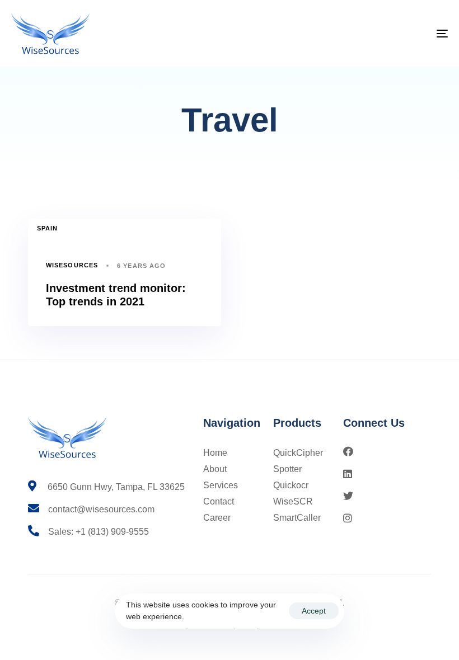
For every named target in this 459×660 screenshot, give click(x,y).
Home (215, 453)
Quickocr (290, 485)
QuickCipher (298, 453)
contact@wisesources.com (101, 509)
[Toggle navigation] (375, 33)
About (215, 469)
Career (217, 517)
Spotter (287, 469)
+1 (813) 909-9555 (112, 531)
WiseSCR (293, 501)
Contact (218, 501)
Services (220, 485)
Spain (47, 228)
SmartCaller (297, 517)
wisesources (72, 265)
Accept (314, 610)
